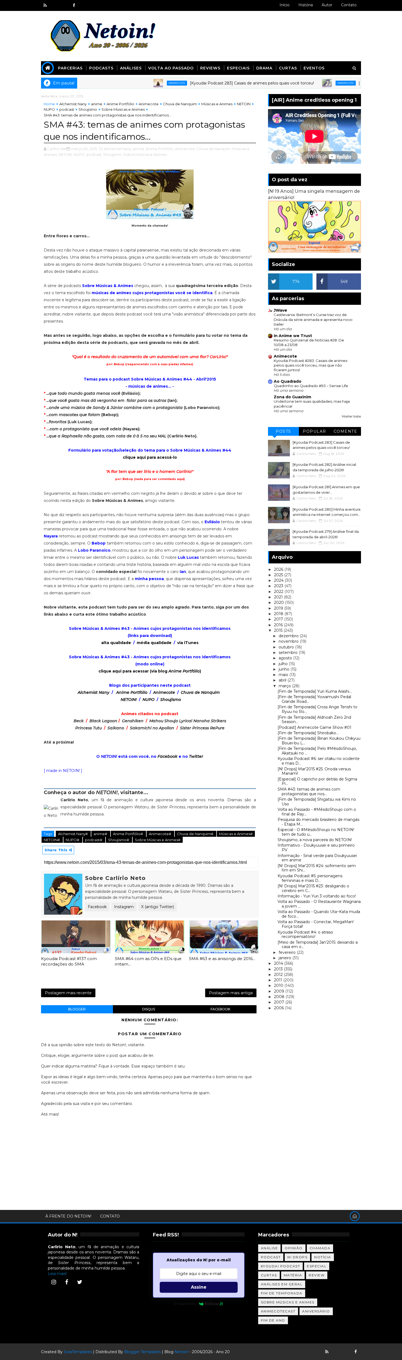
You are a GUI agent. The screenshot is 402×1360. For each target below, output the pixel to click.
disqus (148, 1009)
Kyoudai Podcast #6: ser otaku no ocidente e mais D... (319, 761)
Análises (131, 68)
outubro (287, 647)
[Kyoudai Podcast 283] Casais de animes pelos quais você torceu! (220, 83)
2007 (279, 1002)
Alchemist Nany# (73, 834)
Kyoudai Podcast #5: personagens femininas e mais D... (310, 878)
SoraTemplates (78, 1351)
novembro (289, 641)
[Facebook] (66, 1282)
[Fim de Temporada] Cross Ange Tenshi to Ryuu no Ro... (317, 709)
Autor (327, 4)
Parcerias (70, 68)
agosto (286, 658)
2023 (279, 585)
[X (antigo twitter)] (64, 5)
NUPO (49, 109)
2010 (279, 985)
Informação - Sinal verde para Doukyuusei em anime (317, 858)
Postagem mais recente (68, 992)
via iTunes (188, 642)
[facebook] (74, 5)
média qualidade (154, 642)
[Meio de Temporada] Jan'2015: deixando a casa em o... (318, 944)
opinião (294, 1248)
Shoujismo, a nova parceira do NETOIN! (315, 839)
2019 (279, 608)
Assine (198, 1287)
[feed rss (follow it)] (45, 5)
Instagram (124, 906)
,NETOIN (65, 154)
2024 (279, 580)
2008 (280, 996)
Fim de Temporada (281, 1293)
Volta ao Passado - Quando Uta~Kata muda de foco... (319, 914)
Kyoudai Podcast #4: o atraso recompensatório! (305, 934)
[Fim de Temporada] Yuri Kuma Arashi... (315, 691)
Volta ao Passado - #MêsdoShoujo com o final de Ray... (317, 812)
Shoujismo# (119, 840)
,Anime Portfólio (159, 149)
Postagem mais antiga (231, 992)
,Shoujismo (112, 154)
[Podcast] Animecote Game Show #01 (314, 727)
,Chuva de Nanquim (213, 149)
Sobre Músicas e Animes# (157, 840)
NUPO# (73, 840)
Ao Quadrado (287, 381)
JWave (280, 310)
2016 (279, 624)
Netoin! (181, 1351)
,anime (138, 149)
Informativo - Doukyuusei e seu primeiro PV (316, 847)
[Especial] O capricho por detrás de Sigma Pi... (317, 781)
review (317, 1275)
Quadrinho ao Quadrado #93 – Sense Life (311, 386)
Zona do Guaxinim (292, 396)
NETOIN (243, 104)
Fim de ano (273, 1320)
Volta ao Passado (171, 68)
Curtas (288, 68)
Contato (349, 4)
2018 (279, 613)
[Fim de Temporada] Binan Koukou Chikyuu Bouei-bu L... (319, 740)
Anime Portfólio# (128, 834)
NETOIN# (52, 840)
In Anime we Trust (293, 335)
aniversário (316, 1311)
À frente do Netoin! (68, 1216)
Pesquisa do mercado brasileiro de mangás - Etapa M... (318, 822)
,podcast (93, 154)
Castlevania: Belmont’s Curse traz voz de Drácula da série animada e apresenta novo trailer (313, 319)
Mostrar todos (351, 416)
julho (284, 663)
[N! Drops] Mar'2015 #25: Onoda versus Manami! (314, 771)
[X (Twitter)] (79, 1282)
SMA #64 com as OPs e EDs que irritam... (148, 961)
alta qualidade (116, 642)
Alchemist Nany (73, 104)
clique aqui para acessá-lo (150, 457)
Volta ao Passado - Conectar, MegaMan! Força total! (316, 924)
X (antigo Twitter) (157, 906)
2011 (278, 980)
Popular (314, 431)
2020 (279, 602)
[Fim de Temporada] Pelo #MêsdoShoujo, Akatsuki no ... (317, 751)
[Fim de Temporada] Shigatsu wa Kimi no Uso (317, 801)
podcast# (94, 840)
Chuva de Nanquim (180, 104)
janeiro (285, 957)
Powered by (185, 1303)
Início (284, 4)
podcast (66, 109)
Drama (264, 68)
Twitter (196, 756)
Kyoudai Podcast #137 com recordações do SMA (69, 961)
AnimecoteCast (278, 1311)
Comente (345, 431)
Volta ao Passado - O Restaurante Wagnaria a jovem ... (319, 904)
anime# (101, 834)
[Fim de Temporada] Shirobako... (308, 732)
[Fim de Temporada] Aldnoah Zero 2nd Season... (314, 719)
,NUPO (79, 154)
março (285, 685)
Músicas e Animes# (236, 834)
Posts (283, 431)
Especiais (238, 68)
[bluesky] (55, 5)
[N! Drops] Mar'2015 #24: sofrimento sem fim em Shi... (317, 868)
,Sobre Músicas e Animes (145, 154)
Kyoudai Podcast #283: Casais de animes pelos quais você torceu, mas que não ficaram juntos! (310, 365)
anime (96, 104)
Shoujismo (87, 109)
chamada (320, 1248)
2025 (279, 574)
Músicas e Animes (216, 104)
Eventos (314, 68)
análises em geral (282, 1284)
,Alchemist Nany (117, 149)
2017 (279, 619)
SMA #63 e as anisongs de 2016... (222, 958)
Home (49, 104)
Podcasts (101, 68)
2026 (279, 569)
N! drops (297, 1257)
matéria (293, 1275)
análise (269, 1248)
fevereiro (288, 952)
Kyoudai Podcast (280, 1266)
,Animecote (184, 149)
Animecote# (160, 834)
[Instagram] (53, 1282)
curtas (269, 1275)
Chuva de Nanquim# (195, 834)
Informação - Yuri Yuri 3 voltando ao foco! (317, 896)
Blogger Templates (142, 1351)
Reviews (210, 68)
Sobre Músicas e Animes (123, 109)
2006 (279, 1007)
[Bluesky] (336, 1352)
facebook (220, 1009)
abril (283, 680)
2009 (279, 991)
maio (284, 674)
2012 (279, 974)
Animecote (144, 83)
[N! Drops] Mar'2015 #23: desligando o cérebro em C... (313, 888)
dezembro (289, 635)
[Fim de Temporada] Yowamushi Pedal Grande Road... (314, 699)
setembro (289, 652)
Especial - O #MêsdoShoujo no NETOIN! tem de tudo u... (316, 832)
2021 (279, 597)
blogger (77, 1009)
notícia (322, 1257)
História (305, 4)
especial (317, 1266)
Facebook (167, 756)
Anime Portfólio (120, 104)
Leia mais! (57, 1273)
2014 (279, 963)
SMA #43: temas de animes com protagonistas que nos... (309, 791)
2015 (279, 630)
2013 (279, 969)
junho (284, 669)
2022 (279, 591)
